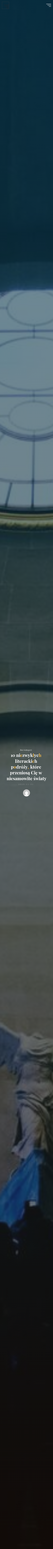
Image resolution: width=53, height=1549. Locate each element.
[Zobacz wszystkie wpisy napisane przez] (26, 793)
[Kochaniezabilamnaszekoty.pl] (5, 5)
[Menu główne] (48, 5)
